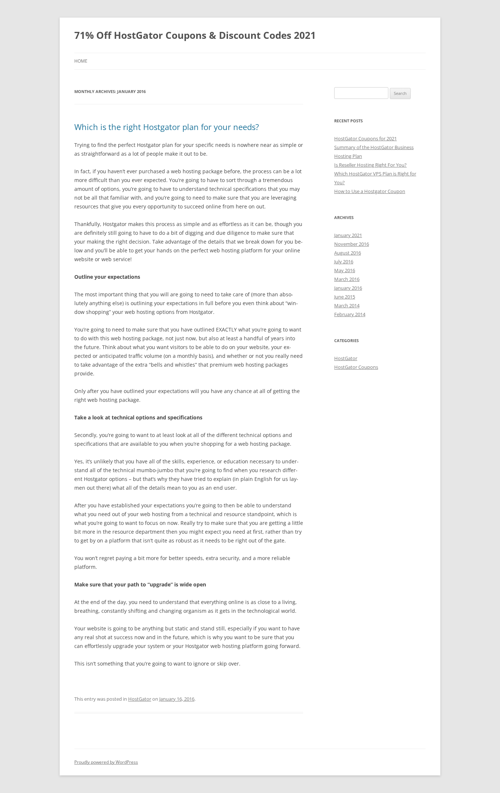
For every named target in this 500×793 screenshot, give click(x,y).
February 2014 (349, 314)
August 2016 (347, 252)
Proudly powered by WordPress (106, 762)
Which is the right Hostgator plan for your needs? (166, 126)
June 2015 (344, 296)
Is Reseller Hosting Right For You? (370, 165)
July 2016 (343, 261)
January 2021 (348, 235)
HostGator (139, 699)
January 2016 (348, 288)
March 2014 (346, 305)
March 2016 (346, 279)
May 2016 (344, 270)
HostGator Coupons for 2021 (365, 138)
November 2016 (351, 244)
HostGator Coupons (356, 367)
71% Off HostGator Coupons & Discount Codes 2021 (195, 35)
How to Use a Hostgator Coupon (369, 191)
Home (80, 61)
